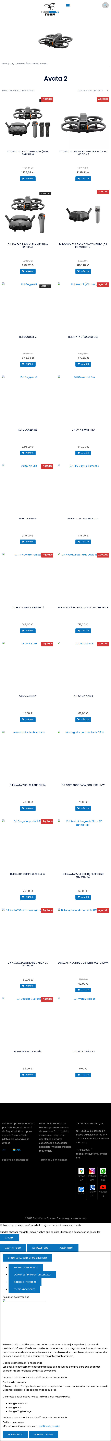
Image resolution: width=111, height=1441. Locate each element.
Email (81, 1193)
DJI (11, 63)
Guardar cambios (43, 1434)
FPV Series (32, 63)
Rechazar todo (40, 1247)
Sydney (82, 1218)
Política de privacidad (15, 1159)
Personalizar (66, 1247)
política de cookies (49, 1426)
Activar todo (15, 1434)
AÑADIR (29, 178)
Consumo (20, 63)
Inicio (5, 63)
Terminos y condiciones (53, 1159)
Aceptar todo (13, 1247)
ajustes (9, 1237)
